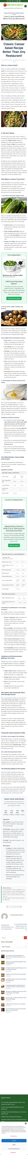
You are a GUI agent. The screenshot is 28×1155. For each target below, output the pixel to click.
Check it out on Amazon (14, 298)
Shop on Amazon (14, 545)
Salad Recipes (16, 13)
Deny (14, 1144)
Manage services (13, 1136)
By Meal (5, 12)
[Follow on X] (15, 1)
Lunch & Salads (11, 12)
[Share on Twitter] (12, 907)
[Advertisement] (14, 1033)
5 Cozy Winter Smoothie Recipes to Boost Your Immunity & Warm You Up (15, 956)
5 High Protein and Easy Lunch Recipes (15, 1004)
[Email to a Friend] (15, 907)
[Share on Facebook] (10, 907)
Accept (14, 1140)
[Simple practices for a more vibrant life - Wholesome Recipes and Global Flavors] (13, 5)
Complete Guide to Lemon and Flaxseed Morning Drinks (16, 979)
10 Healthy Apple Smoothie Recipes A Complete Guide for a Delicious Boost (15, 985)
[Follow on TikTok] (12, 1)
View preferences (14, 1148)
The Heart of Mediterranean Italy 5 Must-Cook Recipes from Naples (16, 992)
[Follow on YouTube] (20, 1)
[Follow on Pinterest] (17, 1)
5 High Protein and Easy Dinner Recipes (16, 974)
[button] (26, 1123)
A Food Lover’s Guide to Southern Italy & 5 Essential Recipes (16, 998)
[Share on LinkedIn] (20, 907)
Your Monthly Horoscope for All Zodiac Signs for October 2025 (16, 1009)
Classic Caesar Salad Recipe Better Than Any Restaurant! (16, 962)
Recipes (11, 13)
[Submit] (25, 937)
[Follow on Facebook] (8, 1)
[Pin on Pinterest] (18, 907)
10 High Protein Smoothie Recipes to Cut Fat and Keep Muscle (7, 927)
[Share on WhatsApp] (7, 907)
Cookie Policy (13, 1152)
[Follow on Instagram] (10, 1)
